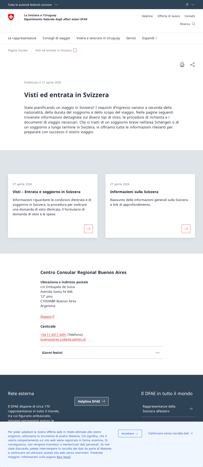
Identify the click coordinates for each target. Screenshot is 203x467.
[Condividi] (192, 64)
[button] (22, 38)
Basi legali (64, 457)
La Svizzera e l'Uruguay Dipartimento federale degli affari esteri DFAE (55, 17)
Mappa (45, 316)
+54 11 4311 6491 (53, 334)
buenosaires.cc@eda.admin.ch (63, 339)
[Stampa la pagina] (182, 64)
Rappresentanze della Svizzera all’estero (159, 408)
